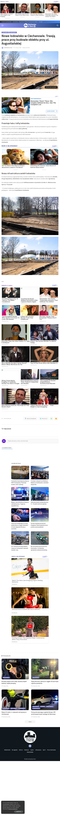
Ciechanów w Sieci (8, 47)
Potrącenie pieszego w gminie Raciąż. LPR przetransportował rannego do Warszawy (43, 713)
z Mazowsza (36, 708)
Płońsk (42, 706)
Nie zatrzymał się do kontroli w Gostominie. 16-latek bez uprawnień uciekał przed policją (39, 548)
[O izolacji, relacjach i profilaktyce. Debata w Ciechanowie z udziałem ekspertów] (40, 472)
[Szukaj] (57, 25)
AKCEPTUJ (18, 811)
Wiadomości (13, 32)
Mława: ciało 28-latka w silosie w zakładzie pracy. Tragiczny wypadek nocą (20, 504)
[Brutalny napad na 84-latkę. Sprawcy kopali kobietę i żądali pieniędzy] (15, 669)
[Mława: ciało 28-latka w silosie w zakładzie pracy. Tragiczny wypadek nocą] (20, 494)
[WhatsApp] (51, 419)
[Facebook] (30, 746)
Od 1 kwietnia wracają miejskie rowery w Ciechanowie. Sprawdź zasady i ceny (19, 548)
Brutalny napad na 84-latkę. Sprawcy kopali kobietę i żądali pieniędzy (14, 682)
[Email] (56, 419)
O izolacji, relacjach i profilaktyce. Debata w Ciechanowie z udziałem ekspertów (39, 482)
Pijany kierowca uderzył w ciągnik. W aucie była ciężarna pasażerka (44, 682)
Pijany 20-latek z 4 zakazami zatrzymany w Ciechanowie (14, 713)
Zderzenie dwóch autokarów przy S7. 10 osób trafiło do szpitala (39, 503)
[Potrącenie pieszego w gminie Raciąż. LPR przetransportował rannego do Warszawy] (44, 700)
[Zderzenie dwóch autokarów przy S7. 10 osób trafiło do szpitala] (40, 494)
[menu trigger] (3, 25)
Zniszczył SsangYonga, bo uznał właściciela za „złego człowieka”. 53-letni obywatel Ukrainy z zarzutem (19, 526)
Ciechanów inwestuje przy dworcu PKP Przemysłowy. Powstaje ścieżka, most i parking (20, 482)
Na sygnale (6, 677)
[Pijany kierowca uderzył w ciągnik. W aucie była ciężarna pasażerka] (44, 669)
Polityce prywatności (12, 808)
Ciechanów (5, 32)
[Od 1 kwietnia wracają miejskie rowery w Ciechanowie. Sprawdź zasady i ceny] (20, 538)
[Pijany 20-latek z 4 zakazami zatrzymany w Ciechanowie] (15, 700)
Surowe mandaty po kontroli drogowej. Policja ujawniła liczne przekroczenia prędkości (39, 525)
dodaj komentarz (26, 47)
